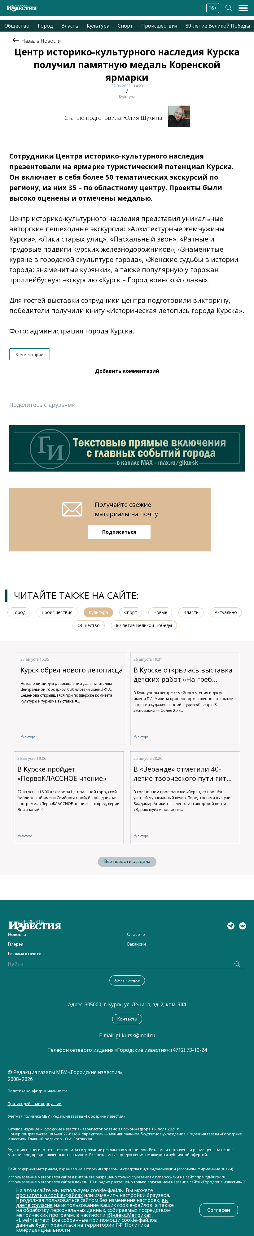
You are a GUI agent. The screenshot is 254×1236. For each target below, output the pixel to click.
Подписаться (119, 532)
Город (45, 25)
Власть (69, 25)
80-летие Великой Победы (218, 25)
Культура (98, 25)
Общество (16, 25)
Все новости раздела (127, 861)
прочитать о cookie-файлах (49, 1195)
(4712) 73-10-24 (189, 1050)
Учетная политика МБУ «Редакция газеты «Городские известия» (66, 1116)
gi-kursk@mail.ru (135, 1035)
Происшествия (159, 25)
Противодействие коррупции (35, 1103)
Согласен (218, 1210)
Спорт (125, 25)
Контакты (127, 1019)
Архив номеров (127, 980)
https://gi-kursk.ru (210, 1177)
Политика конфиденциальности (37, 1091)
